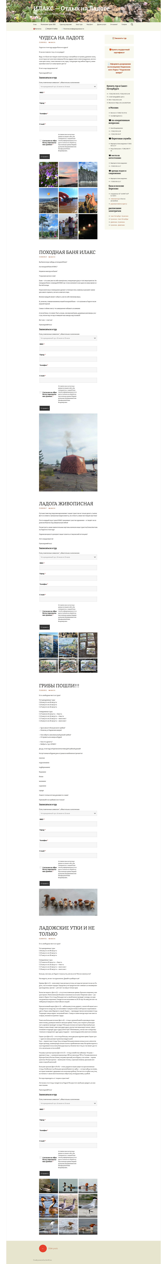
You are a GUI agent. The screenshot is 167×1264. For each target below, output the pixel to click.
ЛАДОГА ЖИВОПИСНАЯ (66, 504)
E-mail (43, 124)
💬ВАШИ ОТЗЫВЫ (51, 29)
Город (42, 103)
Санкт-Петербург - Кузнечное (119, 216)
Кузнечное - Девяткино (118, 225)
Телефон (44, 113)
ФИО (42, 92)
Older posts (50, 1248)
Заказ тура (79, 24)
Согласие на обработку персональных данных (49, 142)
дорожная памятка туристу (119, 204)
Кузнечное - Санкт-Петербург (119, 219)
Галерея (124, 24)
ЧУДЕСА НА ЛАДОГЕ (61, 38)
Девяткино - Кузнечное (118, 222)
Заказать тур (120, 38)
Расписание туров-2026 (48, 24)
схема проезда (115, 199)
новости (52, 42)
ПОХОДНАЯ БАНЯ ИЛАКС (67, 252)
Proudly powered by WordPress (42, 1260)
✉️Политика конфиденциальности (73, 29)
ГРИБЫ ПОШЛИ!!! (59, 686)
